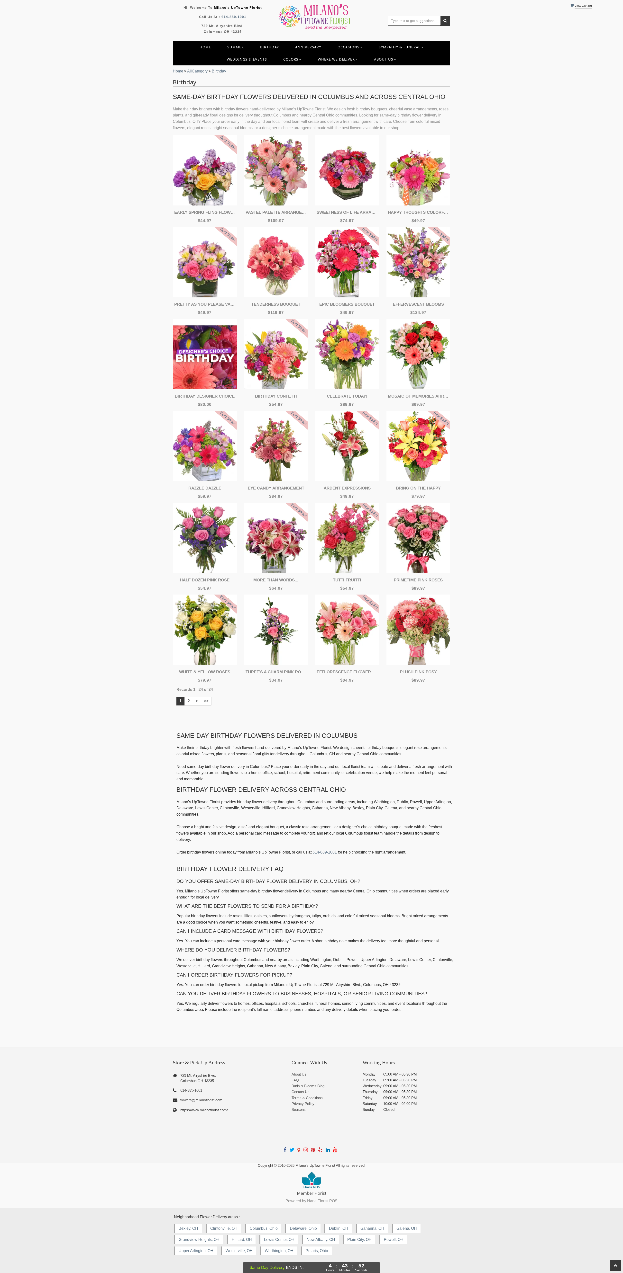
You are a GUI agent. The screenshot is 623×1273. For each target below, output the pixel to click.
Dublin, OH (338, 1228)
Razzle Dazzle (204, 488)
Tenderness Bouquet (275, 304)
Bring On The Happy (418, 488)
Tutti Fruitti (347, 580)
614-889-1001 (233, 17)
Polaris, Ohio (317, 1251)
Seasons (299, 1109)
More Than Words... (275, 580)
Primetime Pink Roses (418, 580)
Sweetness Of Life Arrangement (347, 212)
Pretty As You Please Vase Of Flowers (204, 304)
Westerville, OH (239, 1251)
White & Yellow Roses (204, 672)
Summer (235, 47)
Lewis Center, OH (279, 1239)
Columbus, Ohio (264, 1228)
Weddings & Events (247, 59)
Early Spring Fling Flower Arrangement (204, 212)
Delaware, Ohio (303, 1228)
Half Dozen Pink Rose (204, 580)
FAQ (295, 1080)
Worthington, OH (279, 1251)
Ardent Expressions (347, 488)
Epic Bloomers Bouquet (347, 304)
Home (205, 47)
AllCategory (197, 71)
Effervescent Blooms (418, 304)
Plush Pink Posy (418, 672)
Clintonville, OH (224, 1228)
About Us (299, 1074)
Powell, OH (393, 1239)
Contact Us (301, 1092)
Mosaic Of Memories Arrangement (418, 396)
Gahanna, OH (372, 1228)
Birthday (269, 47)
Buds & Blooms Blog (308, 1086)
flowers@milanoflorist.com (201, 1100)
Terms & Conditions (307, 1098)
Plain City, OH (359, 1239)
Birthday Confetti (276, 396)
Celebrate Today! (347, 396)
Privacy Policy (303, 1104)
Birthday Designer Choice (205, 396)
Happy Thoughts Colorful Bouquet (418, 212)
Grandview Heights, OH (199, 1239)
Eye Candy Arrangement (276, 488)
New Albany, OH (321, 1239)
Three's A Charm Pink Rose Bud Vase (276, 672)
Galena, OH (406, 1228)
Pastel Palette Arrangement (276, 212)
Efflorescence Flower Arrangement (347, 672)
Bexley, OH (188, 1228)
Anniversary (308, 47)
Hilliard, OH (242, 1239)
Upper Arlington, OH (196, 1251)
